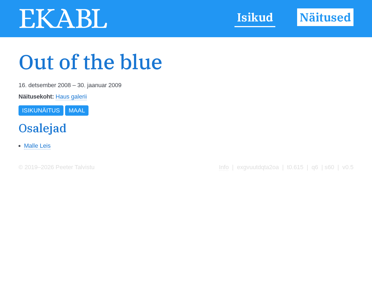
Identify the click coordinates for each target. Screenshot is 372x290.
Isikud (255, 17)
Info (224, 167)
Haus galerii (71, 96)
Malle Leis (37, 145)
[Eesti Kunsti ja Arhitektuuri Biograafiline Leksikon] (63, 27)
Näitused (325, 17)
